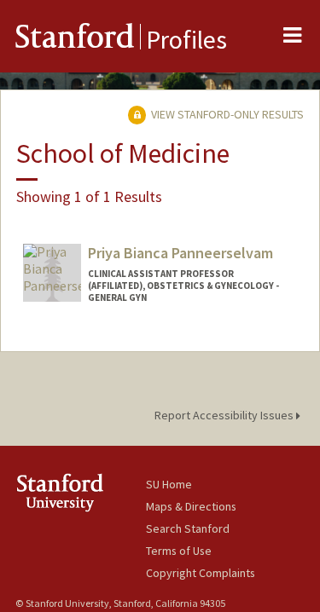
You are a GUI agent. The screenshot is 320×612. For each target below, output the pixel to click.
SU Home (169, 484)
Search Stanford (188, 528)
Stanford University (80, 492)
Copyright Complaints (200, 572)
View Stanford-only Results (226, 114)
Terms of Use (179, 550)
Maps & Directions (191, 506)
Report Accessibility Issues (225, 415)
